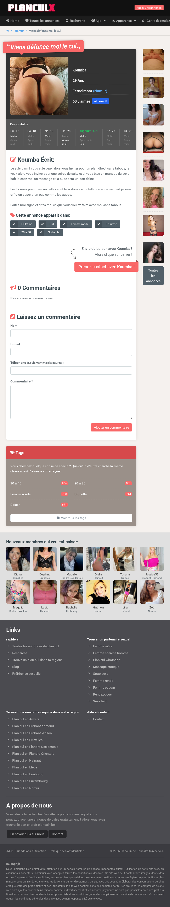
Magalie (72, 574)
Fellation (26, 224)
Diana (18, 574)
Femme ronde (79, 224)
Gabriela (98, 607)
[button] (39, 86)
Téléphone (37, 363)
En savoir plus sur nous (27, 834)
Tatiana (125, 574)
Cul (51, 224)
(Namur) (100, 91)
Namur (19, 30)
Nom (13, 326)
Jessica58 (151, 574)
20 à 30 (26, 232)
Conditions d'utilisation (31, 851)
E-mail (15, 344)
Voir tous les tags (73, 518)
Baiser (38, 505)
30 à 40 (38, 483)
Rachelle (71, 607)
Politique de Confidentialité (67, 851)
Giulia (98, 574)
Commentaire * (21, 381)
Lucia (44, 607)
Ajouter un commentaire (111, 427)
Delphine (44, 574)
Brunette (111, 224)
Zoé (151, 607)
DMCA (9, 851)
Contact (57, 834)
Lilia (125, 607)
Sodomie (53, 232)
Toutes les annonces (153, 275)
